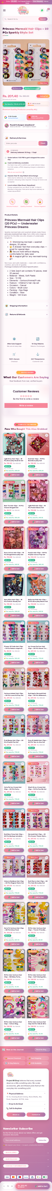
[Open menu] (4, 10)
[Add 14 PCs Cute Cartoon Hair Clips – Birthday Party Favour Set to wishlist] (22, 951)
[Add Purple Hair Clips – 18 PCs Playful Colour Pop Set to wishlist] (46, 529)
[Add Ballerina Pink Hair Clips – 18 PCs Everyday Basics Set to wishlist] (46, 576)
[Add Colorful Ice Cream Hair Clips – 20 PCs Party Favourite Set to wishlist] (22, 763)
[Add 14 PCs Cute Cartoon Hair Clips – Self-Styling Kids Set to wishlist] (46, 951)
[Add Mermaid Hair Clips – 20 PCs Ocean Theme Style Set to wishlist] (46, 810)
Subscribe (42, 1140)
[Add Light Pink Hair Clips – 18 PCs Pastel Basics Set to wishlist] (46, 482)
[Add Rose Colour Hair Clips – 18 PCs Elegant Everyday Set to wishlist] (22, 529)
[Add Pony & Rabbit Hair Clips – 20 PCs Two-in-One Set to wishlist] (46, 716)
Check (43, 143)
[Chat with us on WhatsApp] (42, 10)
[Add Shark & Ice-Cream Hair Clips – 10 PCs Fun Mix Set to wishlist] (46, 763)
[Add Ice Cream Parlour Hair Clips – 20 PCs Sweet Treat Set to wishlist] (46, 623)
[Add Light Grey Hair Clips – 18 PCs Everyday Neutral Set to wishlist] (22, 435)
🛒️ (47, 10)
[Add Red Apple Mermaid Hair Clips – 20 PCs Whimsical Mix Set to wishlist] (46, 670)
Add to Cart (13, 475)
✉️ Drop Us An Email (26, 1104)
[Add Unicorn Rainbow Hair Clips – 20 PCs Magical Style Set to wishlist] (22, 857)
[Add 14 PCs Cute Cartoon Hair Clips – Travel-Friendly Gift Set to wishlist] (46, 904)
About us (16, 1114)
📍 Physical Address (26, 1094)
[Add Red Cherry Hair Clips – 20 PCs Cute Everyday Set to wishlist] (46, 857)
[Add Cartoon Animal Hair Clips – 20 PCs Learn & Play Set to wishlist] (22, 670)
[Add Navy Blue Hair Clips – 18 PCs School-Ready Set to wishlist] (22, 576)
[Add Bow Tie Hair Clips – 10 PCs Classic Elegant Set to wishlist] (22, 482)
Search (43, 19)
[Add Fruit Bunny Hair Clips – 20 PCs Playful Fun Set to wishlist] (22, 716)
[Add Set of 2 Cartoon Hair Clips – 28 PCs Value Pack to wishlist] (22, 904)
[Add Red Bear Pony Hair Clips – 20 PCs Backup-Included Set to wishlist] (22, 810)
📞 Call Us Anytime (26, 1108)
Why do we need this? (16, 172)
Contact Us (36, 1114)
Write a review (26, 405)
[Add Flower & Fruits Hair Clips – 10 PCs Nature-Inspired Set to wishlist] (22, 623)
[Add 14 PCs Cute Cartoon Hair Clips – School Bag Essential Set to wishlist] (22, 998)
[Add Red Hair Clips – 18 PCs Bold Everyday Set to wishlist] (46, 435)
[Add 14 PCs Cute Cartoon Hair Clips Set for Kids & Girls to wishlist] (46, 998)
